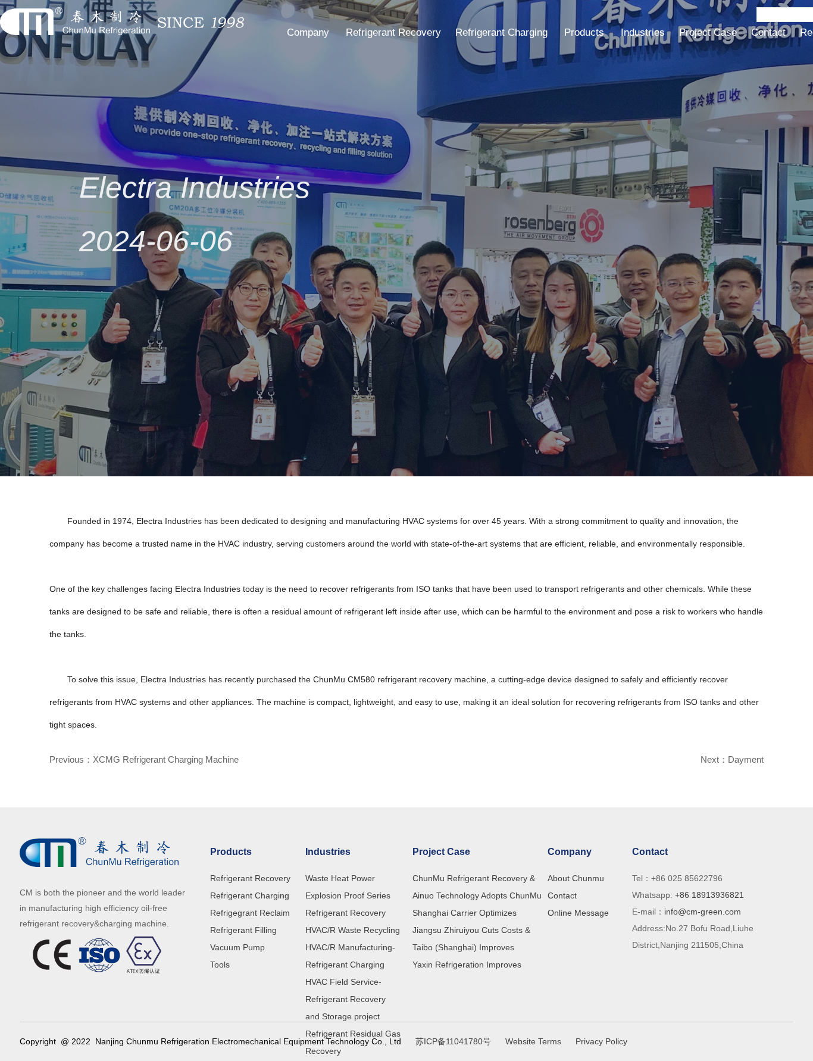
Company (308, 32)
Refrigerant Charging (501, 32)
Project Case (708, 32)
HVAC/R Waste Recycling (352, 930)
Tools (220, 964)
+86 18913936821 (708, 895)
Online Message (578, 913)
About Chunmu (576, 878)
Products (584, 32)
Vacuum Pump (237, 947)
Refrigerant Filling (243, 930)
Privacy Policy (601, 1041)
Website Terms (533, 1041)
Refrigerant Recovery (393, 32)
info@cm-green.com (702, 911)
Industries (643, 32)
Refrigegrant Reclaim (250, 913)
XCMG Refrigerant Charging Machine (166, 759)
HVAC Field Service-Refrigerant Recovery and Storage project (345, 999)
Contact (768, 32)
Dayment (746, 759)
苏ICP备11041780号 (453, 1041)
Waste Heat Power (340, 878)
